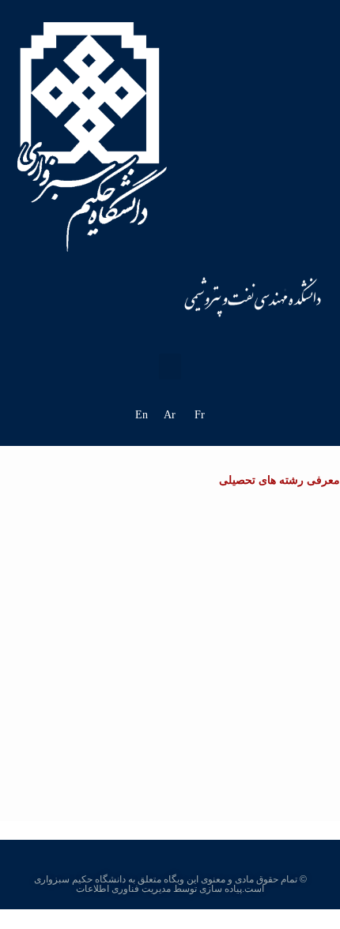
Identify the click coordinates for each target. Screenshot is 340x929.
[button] (170, 367)
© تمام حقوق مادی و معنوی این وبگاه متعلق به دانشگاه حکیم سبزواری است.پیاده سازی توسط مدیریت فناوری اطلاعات (170, 884)
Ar (170, 415)
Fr (200, 415)
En (141, 415)
